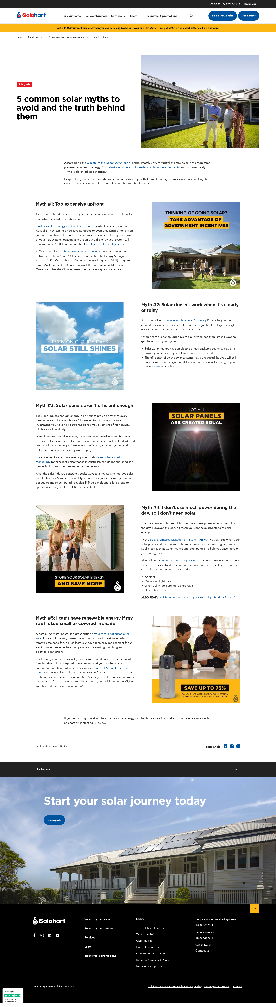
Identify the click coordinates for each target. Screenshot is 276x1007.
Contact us (202, 951)
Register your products (151, 966)
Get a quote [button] (54, 820)
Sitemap (237, 986)
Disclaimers (43, 769)
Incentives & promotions (100, 956)
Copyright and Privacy (217, 986)
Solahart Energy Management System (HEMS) (179, 540)
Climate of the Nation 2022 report (108, 163)
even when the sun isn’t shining (186, 321)
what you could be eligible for (105, 244)
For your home (71, 16)
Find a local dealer (222, 15)
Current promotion (148, 947)
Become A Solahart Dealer (153, 960)
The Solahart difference (151, 928)
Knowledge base (35, 37)
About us (215, 3)
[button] (254, 908)
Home (20, 37)
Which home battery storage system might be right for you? (197, 598)
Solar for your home (97, 919)
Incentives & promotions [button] (162, 16)
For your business (96, 16)
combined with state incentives (78, 252)
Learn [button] (134, 16)
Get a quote (249, 15)
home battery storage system (179, 560)
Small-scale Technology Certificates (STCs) (63, 226)
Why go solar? (145, 934)
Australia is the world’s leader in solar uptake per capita (144, 167)
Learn (88, 947)
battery (158, 367)
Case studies (144, 941)
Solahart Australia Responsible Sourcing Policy (175, 986)
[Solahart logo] (31, 19)
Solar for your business (99, 928)
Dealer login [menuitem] (250, 3)
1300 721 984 (233, 3)
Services (89, 938)
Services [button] (117, 16)
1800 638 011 (204, 938)
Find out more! (210, 28)
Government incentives (151, 954)
